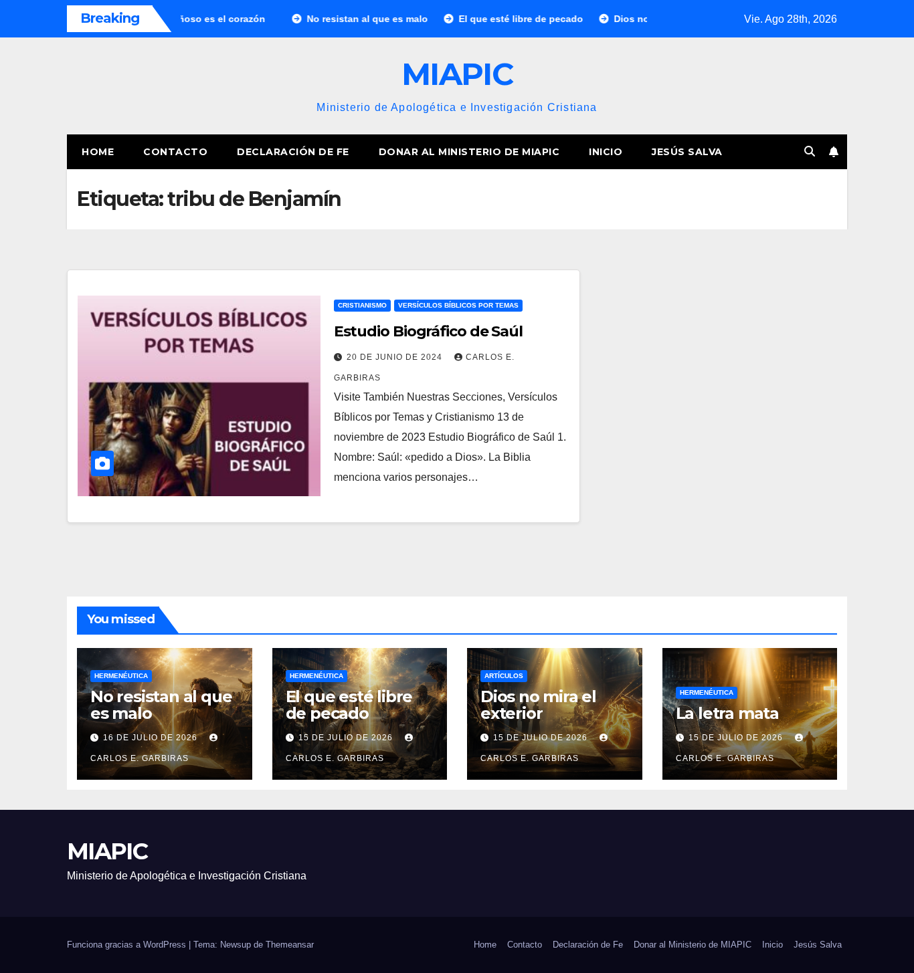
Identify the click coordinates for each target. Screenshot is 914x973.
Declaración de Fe (293, 152)
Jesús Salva (687, 152)
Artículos (503, 675)
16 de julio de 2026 (151, 737)
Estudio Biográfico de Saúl (428, 331)
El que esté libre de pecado (349, 705)
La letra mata (727, 713)
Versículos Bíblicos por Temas (458, 305)
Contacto (175, 152)
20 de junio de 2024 (396, 357)
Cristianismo (362, 305)
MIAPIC (457, 74)
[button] (809, 151)
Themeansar (290, 945)
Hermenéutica (121, 675)
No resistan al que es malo (161, 705)
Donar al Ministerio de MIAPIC (469, 152)
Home (98, 152)
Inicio (605, 152)
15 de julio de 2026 (346, 737)
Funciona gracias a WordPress (128, 945)
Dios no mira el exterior (538, 705)
